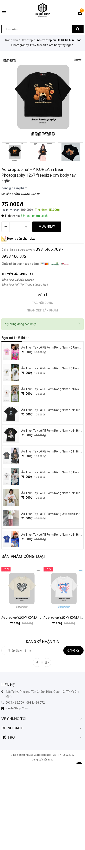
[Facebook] (37, 662)
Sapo (50, 759)
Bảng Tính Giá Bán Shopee (17, 279)
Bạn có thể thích (15, 338)
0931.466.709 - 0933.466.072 (25, 702)
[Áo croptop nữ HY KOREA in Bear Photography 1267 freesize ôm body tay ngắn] (42, 98)
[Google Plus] (46, 662)
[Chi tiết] (11, 588)
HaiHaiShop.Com (17, 708)
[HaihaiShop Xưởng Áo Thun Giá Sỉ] (42, 10)
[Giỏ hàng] (80, 13)
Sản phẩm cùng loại (23, 556)
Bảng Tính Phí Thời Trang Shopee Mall (24, 284)
